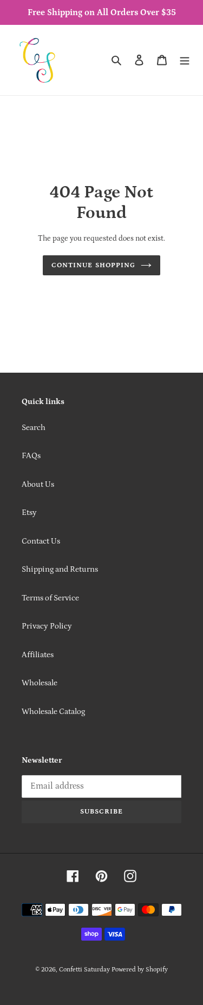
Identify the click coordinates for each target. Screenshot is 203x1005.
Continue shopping (93, 265)
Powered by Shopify (140, 969)
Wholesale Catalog (53, 711)
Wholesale (39, 682)
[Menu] (184, 60)
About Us (38, 484)
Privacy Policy (47, 626)
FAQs (31, 455)
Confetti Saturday (84, 969)
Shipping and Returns (60, 569)
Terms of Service (50, 598)
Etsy (29, 512)
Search (33, 427)
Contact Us (41, 541)
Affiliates (38, 654)
